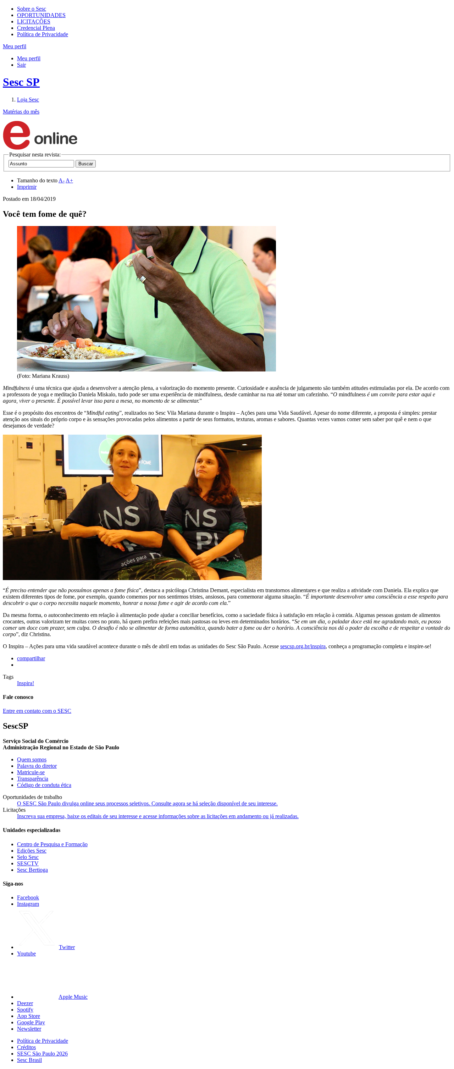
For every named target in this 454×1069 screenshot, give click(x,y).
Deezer (25, 1003)
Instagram (28, 904)
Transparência (32, 779)
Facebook (28, 897)
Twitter (67, 947)
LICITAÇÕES (33, 21)
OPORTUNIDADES (41, 15)
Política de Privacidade (42, 34)
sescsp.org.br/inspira (303, 646)
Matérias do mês (21, 112)
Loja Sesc (28, 100)
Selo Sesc (28, 857)
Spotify (25, 1010)
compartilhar (31, 658)
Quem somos (31, 759)
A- (62, 180)
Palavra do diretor (37, 766)
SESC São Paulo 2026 (42, 1054)
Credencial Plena (36, 28)
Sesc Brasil (29, 1060)
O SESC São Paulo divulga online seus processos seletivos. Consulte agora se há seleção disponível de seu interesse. (147, 803)
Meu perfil (28, 58)
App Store (28, 1016)
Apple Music (73, 997)
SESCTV (28, 863)
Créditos (26, 1047)
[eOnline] (40, 148)
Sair (21, 65)
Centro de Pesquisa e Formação (52, 844)
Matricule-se (31, 772)
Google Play (31, 1022)
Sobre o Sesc (31, 9)
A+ (69, 180)
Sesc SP (21, 82)
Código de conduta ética (44, 785)
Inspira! (25, 683)
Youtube (26, 953)
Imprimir (27, 187)
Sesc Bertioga (32, 870)
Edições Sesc (31, 851)
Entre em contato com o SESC (37, 711)
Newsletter (29, 1029)
